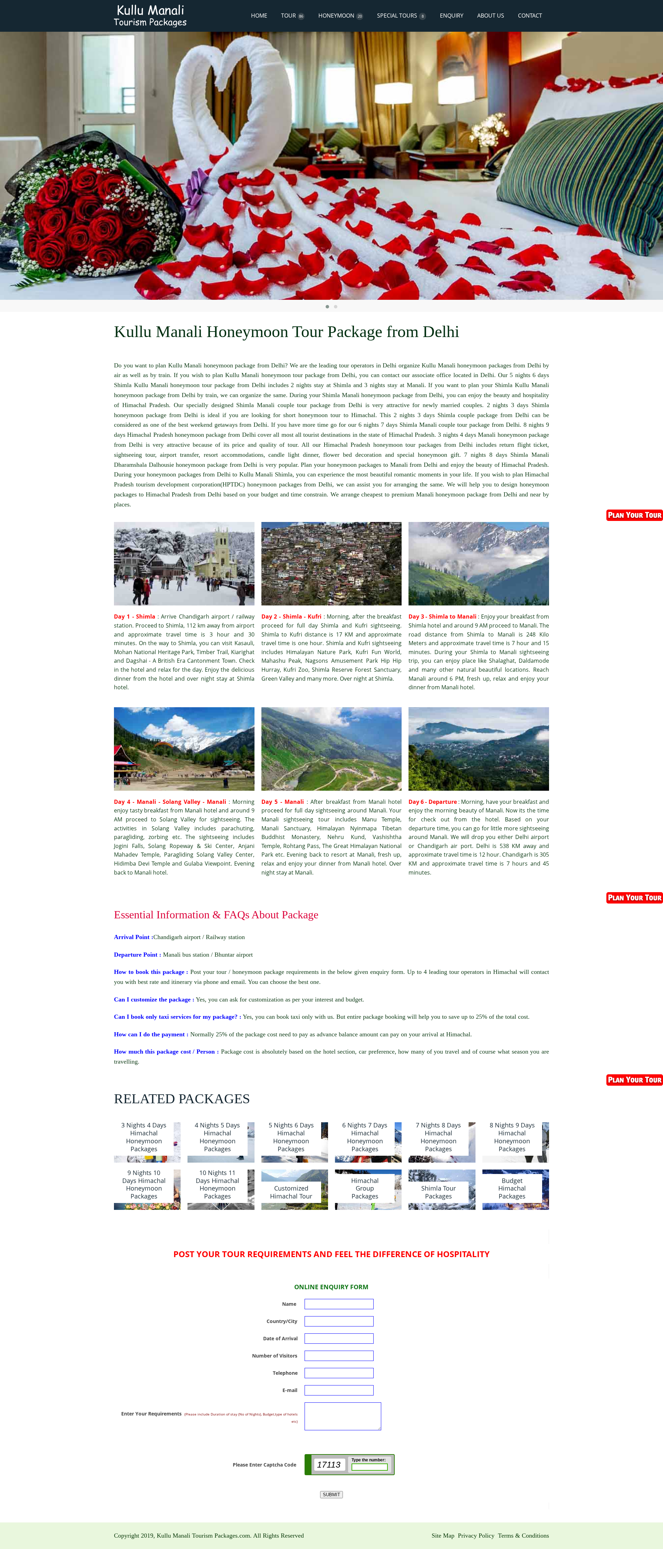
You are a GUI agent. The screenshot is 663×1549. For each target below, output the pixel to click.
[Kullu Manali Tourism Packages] (150, 15)
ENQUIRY (451, 15)
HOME (259, 15)
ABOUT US (490, 15)
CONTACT (530, 15)
